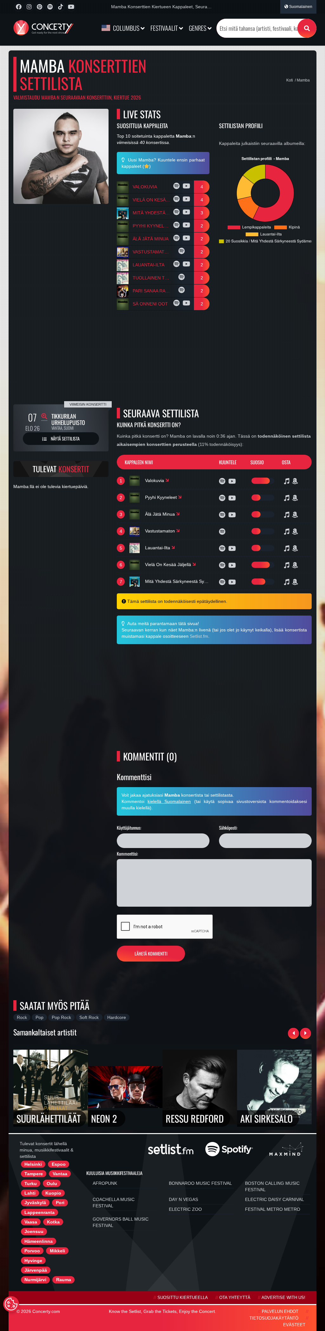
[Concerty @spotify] (50, 6)
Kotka (53, 1221)
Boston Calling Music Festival (272, 1186)
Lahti (30, 1193)
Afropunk (105, 1183)
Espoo (59, 1164)
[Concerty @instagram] (29, 6)
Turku (30, 1183)
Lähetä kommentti (151, 953)
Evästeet (294, 1325)
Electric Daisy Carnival (274, 1199)
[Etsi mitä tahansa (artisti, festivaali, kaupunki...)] (306, 28)
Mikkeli (57, 1250)
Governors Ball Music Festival (121, 1222)
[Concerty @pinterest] (39, 6)
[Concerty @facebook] (18, 6)
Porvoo (32, 1250)
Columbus (126, 28)
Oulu (52, 1183)
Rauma (63, 1279)
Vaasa (30, 1221)
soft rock (89, 1017)
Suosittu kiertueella (182, 1297)
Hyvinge (33, 1260)
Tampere (33, 1173)
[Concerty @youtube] (71, 6)
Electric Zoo (185, 1209)
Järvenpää (35, 1270)
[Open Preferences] (11, 1304)
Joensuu (33, 1231)
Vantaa (60, 1173)
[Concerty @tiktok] (60, 6)
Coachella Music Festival (114, 1202)
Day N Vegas (183, 1199)
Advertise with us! (283, 1297)
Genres (198, 28)
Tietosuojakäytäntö (273, 1318)
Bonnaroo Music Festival (200, 1183)
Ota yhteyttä (234, 1297)
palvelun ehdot (280, 1311)
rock (22, 1017)
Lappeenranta (39, 1212)
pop (39, 1017)
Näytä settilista (65, 438)
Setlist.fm (199, 636)
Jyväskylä (35, 1202)
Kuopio (53, 1193)
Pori (60, 1202)
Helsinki (33, 1164)
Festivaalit (164, 28)
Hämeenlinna (38, 1241)
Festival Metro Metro (272, 1209)
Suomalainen (300, 6)
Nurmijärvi (35, 1279)
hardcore (116, 1017)
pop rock (61, 1017)
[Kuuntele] (177, 186)
